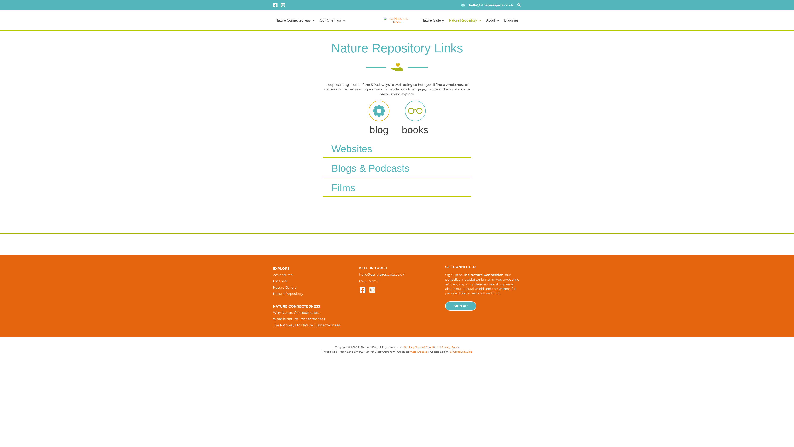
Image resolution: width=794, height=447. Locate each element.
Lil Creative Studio (461, 351)
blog (379, 129)
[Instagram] (282, 5)
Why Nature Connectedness (296, 313)
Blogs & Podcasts (370, 168)
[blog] (379, 111)
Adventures (282, 275)
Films (343, 187)
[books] (415, 111)
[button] (519, 5)
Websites (351, 148)
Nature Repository (288, 294)
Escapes (280, 281)
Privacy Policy (450, 347)
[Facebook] (275, 5)
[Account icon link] (463, 5)
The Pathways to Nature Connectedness (306, 325)
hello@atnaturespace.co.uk (491, 5)
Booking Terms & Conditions (421, 347)
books (415, 129)
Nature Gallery (285, 288)
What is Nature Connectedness (299, 319)
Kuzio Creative (418, 351)
